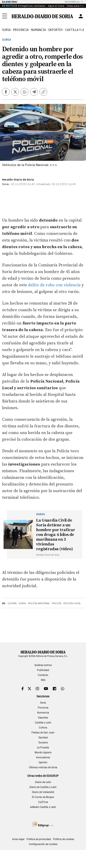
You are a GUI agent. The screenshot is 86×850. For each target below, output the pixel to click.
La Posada (43, 747)
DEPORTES (55, 30)
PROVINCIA (21, 30)
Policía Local (72, 603)
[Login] (81, 16)
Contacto (43, 675)
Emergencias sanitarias (31, 5)
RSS (43, 680)
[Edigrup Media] (43, 824)
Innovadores (43, 757)
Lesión (12, 603)
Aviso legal (18, 839)
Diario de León (43, 782)
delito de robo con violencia (54, 285)
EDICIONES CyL (72, 2)
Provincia (43, 707)
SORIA (6, 30)
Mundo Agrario (43, 752)
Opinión (43, 762)
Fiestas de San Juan (43, 732)
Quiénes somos (43, 665)
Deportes (43, 717)
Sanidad (43, 737)
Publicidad (43, 670)
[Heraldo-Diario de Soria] (42, 16)
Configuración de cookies (43, 844)
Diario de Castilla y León (43, 787)
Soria (6, 39)
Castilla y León (43, 722)
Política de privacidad (39, 839)
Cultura (43, 727)
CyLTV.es (43, 802)
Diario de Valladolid (43, 792)
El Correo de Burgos (43, 797)
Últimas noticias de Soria (43, 767)
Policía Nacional (39, 603)
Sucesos (43, 742)
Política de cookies (63, 839)
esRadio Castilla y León (43, 807)
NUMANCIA (38, 30)
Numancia (43, 712)
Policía (56, 603)
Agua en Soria (56, 5)
